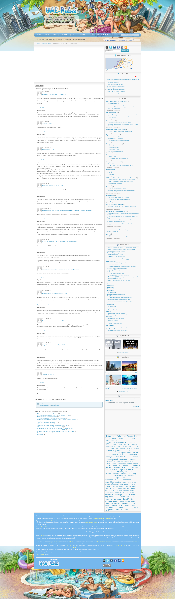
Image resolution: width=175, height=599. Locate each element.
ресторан (125, 497)
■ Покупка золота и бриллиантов (115, 151)
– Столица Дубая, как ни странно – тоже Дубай (118, 275)
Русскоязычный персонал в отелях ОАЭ (54, 94)
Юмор (108, 235)
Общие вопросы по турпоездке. (45, 424)
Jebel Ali (117, 448)
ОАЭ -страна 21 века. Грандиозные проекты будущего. (121, 177)
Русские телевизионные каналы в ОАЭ (53, 321)
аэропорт (127, 480)
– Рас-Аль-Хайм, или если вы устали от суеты (118, 327)
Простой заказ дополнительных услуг (116, 91)
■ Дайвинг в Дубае (111, 156)
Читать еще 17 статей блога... (113, 142)
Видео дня (109, 187)
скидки (121, 438)
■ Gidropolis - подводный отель (114, 183)
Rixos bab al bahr (120, 461)
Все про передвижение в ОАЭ (114, 162)
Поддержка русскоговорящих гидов (116, 89)
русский (118, 497)
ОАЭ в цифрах (110, 195)
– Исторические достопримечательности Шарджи (118, 315)
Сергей (38, 305)
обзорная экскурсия (119, 484)
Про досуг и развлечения (113, 135)
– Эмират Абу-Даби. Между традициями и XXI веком (119, 297)
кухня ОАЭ (117, 505)
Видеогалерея (124, 336)
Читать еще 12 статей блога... (113, 209)
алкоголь (127, 444)
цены (127, 438)
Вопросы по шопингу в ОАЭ (44, 432)
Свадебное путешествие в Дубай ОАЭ (53, 345)
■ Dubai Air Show (111, 174)
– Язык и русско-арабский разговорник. (115, 258)
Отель (106, 490)
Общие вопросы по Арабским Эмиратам (47, 413)
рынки (120, 507)
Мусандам (130, 457)
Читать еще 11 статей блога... (113, 110)
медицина (126, 503)
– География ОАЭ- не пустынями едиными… (116, 268)
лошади (114, 440)
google (126, 494)
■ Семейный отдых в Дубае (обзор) (115, 138)
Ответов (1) (42, 107)
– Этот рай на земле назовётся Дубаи (115, 273)
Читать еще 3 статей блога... (113, 133)
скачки (128, 467)
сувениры (126, 461)
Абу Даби (108, 296)
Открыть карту (111, 70)
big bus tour (135, 463)
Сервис (91, 34)
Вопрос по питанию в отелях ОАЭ (52, 185)
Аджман (108, 322)
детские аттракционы (114, 450)
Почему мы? (124, 73)
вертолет (114, 463)
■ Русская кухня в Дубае (113, 103)
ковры (133, 505)
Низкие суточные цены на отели (115, 84)
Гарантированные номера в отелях (116, 86)
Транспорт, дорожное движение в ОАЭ (47, 422)
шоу (134, 473)
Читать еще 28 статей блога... (113, 127)
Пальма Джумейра (118, 482)
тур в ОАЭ (109, 497)
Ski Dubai (135, 480)
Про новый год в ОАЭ (48, 149)
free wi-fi (127, 505)
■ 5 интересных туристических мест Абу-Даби (118, 197)
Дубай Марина (126, 453)
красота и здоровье (110, 452)
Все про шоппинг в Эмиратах (114, 144)
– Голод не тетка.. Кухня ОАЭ (113, 264)
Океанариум (131, 475)
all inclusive (136, 448)
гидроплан (122, 501)
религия (115, 465)
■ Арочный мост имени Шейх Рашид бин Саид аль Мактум (121, 179)
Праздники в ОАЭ (41, 421)
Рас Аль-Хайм (122, 509)
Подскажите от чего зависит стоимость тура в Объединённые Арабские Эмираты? (67, 210)
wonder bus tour (130, 477)
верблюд (117, 503)
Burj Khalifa (121, 457)
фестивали (126, 473)
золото (111, 490)
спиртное (127, 501)
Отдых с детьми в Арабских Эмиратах (47, 416)
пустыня (109, 480)
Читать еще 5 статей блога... (113, 175)
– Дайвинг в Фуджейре (112, 320)
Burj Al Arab (110, 488)
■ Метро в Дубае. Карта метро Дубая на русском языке (120, 165)
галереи (107, 482)
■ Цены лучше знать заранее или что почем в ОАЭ (119, 122)
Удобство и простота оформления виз (116, 88)
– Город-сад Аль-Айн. (112, 309)
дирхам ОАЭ (115, 486)
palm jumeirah (119, 490)
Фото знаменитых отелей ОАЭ (129, 372)
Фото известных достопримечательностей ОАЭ (129, 387)
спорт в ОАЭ (117, 454)
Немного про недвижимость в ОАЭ (115, 129)
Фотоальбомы (124, 357)
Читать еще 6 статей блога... (113, 202)
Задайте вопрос (39, 85)
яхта (127, 486)
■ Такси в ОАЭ (110, 163)
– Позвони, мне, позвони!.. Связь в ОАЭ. (116, 254)
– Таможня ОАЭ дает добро (112, 253)
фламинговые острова (109, 475)
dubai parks (113, 477)
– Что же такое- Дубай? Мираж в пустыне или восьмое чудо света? (122, 276)
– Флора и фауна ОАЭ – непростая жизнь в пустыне (118, 270)
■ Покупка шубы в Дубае (113, 149)
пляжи (108, 465)
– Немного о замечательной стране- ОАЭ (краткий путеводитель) (121, 247)
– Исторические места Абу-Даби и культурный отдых (119, 301)
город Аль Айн (110, 308)
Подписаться (125, 50)
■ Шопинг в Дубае (111, 145)
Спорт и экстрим (110, 154)
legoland (135, 450)
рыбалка (107, 471)
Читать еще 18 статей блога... (113, 152)
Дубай (108, 271)
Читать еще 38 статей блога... (113, 238)
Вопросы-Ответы (46, 43)
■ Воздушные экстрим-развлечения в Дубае (117, 158)
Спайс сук (132, 471)
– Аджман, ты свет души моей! (114, 323)
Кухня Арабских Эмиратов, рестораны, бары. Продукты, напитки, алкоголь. (56, 419)
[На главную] (61, 10)
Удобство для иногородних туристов (116, 93)
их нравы (132, 494)
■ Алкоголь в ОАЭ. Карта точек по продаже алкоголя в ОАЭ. (121, 106)
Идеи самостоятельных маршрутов (115, 211)
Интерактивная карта (124, 55)
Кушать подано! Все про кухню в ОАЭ (116, 101)
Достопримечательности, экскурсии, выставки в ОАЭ (51, 429)
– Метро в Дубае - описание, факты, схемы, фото (118, 280)
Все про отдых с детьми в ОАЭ (114, 204)
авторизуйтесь (55, 405)
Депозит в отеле (47, 123)
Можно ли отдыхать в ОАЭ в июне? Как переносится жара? (60, 241)
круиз (134, 482)
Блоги (55, 34)
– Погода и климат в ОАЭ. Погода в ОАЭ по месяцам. (119, 263)
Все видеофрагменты (123, 352)
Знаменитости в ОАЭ (48, 374)
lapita (112, 503)
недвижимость (121, 492)
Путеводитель (64, 34)
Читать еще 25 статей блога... (113, 226)
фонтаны (133, 454)
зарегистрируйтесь (44, 405)
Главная (38, 34)
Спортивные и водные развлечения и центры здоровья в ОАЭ (53, 415)
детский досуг (111, 501)
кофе (125, 436)
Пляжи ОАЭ (40, 434)
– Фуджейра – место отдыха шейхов (115, 318)
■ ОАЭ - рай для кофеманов (113, 108)
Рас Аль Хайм (110, 325)
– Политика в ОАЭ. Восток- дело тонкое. (115, 256)
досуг (135, 457)
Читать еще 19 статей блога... (113, 185)
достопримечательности (115, 442)
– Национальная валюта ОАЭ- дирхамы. (115, 251)
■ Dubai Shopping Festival (113, 147)
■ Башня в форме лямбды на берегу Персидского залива (120, 181)
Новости (47, 34)
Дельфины (132, 490)
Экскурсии (82, 34)
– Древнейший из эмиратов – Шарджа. (116, 313)
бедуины (113, 471)
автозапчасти (107, 484)
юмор (107, 463)
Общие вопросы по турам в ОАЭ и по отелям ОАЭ (50, 427)
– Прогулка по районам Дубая (114, 278)
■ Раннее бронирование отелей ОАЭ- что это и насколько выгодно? (122, 114)
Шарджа (108, 311)
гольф (132, 497)
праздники (120, 477)
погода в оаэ (116, 499)
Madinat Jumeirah (120, 475)
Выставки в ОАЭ (110, 169)
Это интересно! (110, 121)
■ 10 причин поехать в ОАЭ (113, 201)
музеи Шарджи (129, 450)
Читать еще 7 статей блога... (113, 160)
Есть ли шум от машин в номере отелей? (54, 293)
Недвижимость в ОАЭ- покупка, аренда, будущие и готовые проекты (55, 428)
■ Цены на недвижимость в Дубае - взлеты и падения (119, 131)
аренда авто (122, 488)
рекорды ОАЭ (119, 467)
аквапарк (118, 494)
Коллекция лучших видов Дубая (111, 387)
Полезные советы (111, 228)
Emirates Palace (117, 444)
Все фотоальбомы (123, 391)
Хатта (119, 465)
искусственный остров (124, 446)
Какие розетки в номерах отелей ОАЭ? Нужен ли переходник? (61, 269)
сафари (107, 499)
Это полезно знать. (111, 112)
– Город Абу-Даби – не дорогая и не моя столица (118, 299)
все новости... (136, 406)
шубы (131, 461)
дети (130, 482)
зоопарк (112, 448)
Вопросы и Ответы (103, 34)
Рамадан (112, 492)
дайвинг (122, 448)
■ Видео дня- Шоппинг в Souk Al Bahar (116, 188)
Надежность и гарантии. (113, 82)
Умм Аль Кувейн (110, 328)
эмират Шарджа (112, 473)
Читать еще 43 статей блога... (113, 119)
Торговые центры (126, 469)
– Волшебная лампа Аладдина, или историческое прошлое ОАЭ (121, 266)
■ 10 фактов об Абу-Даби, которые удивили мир (118, 199)
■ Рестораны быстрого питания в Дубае (116, 105)
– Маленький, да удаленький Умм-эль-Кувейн (117, 330)
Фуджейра (109, 316)
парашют (128, 507)
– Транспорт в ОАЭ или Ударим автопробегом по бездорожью (120, 249)
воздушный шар (126, 490)
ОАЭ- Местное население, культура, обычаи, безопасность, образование (55, 431)
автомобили (110, 507)
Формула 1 (121, 486)
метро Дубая (121, 471)
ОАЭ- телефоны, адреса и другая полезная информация (51, 418)
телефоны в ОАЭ (110, 446)
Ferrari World (128, 499)
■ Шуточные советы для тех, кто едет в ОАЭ (117, 236)
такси (129, 448)
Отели (74, 34)
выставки (131, 488)
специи (107, 492)
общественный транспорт (116, 459)
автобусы (109, 457)
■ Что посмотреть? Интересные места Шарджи (118, 140)
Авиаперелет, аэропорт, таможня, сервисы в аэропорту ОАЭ (52, 425)
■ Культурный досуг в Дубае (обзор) (115, 136)
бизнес (114, 438)
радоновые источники (122, 463)
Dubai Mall (126, 465)
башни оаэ (118, 480)
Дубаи (108, 436)
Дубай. (118, 452)
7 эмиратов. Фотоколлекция (112, 372)
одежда (107, 477)
